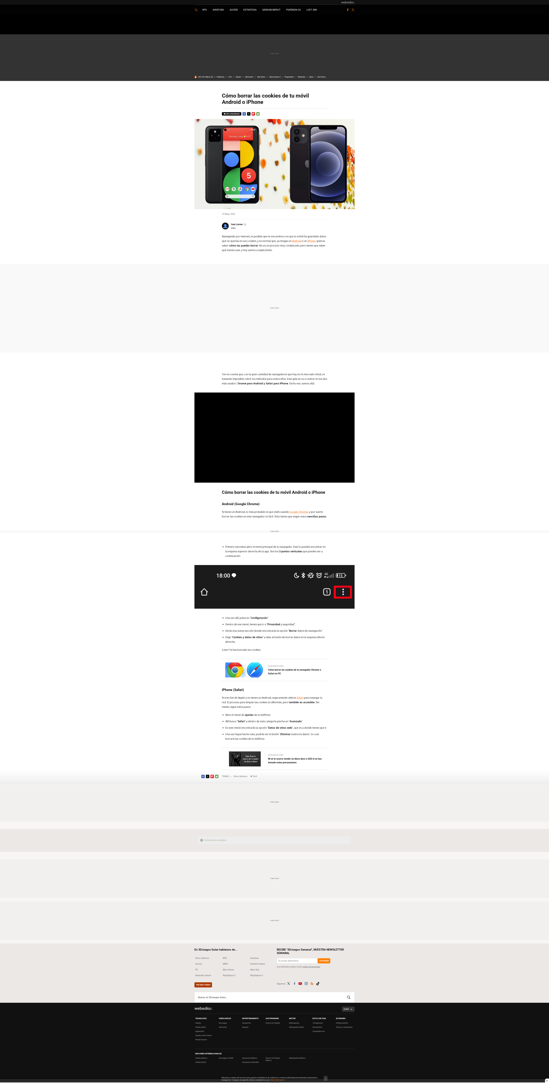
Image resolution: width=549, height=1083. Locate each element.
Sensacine (246, 1023)
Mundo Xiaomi (201, 1040)
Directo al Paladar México (273, 1059)
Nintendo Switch (203, 975)
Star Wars (261, 77)
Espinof (245, 1027)
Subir (346, 1009)
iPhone (311, 240)
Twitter (353, 10)
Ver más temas (203, 985)
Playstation (289, 77)
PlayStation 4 (256, 975)
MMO (225, 964)
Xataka (198, 1023)
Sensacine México (249, 1058)
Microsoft (249, 77)
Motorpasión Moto (296, 1027)
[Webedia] (348, 2)
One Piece (321, 77)
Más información (277, 1080)
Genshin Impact (271, 9)
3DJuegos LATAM (226, 1058)
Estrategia (249, 9)
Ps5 (230, 77)
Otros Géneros (240, 776)
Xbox (311, 77)
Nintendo (301, 77)
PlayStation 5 (229, 975)
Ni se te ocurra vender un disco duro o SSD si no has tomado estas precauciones (295, 760)
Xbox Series (228, 969)
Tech (254, 776)
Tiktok (318, 983)
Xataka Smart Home (203, 1035)
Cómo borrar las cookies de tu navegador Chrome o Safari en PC (294, 671)
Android (296, 240)
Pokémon (220, 77)
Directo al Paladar (273, 1023)
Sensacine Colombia (250, 1062)
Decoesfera (317, 1027)
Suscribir (324, 961)
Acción (234, 9)
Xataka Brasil (200, 1062)
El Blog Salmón (342, 1023)
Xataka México (201, 1058)
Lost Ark (312, 9)
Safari (300, 697)
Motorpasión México (297, 1058)
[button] (238, 224)
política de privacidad (311, 967)
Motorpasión (294, 1023)
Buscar (348, 997)
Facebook (347, 10)
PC (196, 969)
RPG (204, 9)
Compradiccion (319, 1031)
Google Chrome (299, 511)
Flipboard (253, 114)
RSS (312, 983)
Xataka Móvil (200, 1027)
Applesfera (199, 1031)
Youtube (300, 983)
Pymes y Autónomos (344, 1027)
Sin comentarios (233, 114)
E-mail (258, 114)
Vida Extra (223, 1027)
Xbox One (254, 969)
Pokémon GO (293, 9)
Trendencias (318, 1023)
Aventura (218, 9)
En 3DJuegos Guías (275, 666)
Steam (238, 77)
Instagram (306, 983)
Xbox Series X (275, 77)
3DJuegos (223, 1023)
